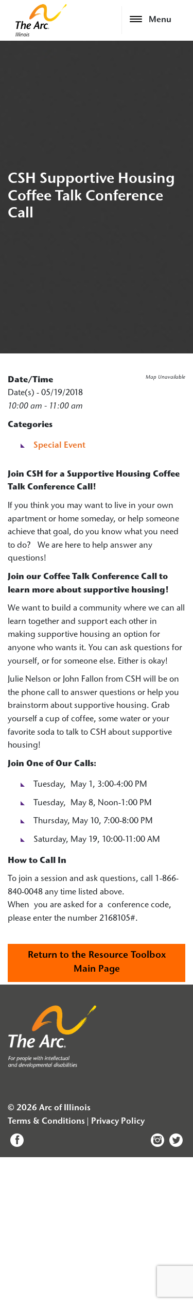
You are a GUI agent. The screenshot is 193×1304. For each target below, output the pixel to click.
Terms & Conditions (46, 1121)
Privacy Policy (118, 1121)
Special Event (59, 446)
